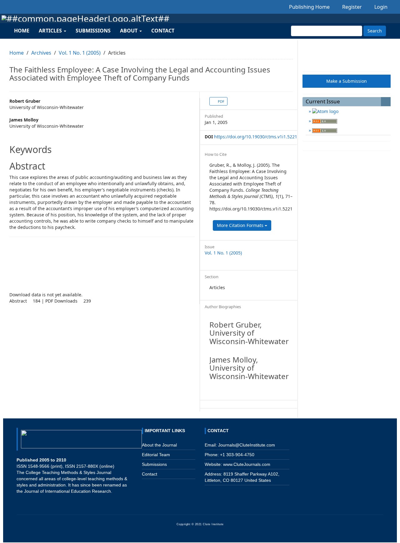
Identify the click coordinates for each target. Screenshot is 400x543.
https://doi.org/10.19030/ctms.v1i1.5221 (255, 137)
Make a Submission (346, 81)
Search (375, 31)
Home (21, 30)
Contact (162, 30)
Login (380, 6)
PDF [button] (220, 101)
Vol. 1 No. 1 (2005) (80, 52)
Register (351, 6)
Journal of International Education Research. (68, 491)
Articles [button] (51, 30)
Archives (41, 52)
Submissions (93, 30)
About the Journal (159, 444)
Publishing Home (309, 6)
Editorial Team (156, 454)
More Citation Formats (241, 225)
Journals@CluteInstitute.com (246, 444)
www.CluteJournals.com (246, 464)
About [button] (129, 30)
